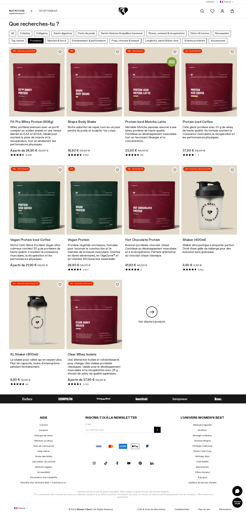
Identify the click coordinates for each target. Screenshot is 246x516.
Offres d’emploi (202, 472)
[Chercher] (202, 11)
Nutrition (202, 430)
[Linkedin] (151, 463)
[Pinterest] (140, 463)
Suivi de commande (43, 446)
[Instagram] (94, 463)
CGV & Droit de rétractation (151, 509)
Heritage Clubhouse (202, 446)
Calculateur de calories (43, 461)
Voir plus (56, 96)
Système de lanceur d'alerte (202, 482)
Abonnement (202, 467)
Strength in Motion (202, 435)
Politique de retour (43, 435)
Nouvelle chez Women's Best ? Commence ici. (44, 482)
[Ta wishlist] (212, 11)
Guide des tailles (43, 456)
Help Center (44, 451)
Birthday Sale (202, 456)
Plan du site (204, 509)
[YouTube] (128, 463)
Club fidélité (202, 461)
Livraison (43, 430)
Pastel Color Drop (202, 451)
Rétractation (225, 509)
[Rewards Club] (237, 503)
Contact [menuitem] (210, 1)
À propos (202, 477)
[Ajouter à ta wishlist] (60, 52)
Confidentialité (182, 509)
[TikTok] (105, 463)
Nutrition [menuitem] (16, 11)
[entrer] (157, 430)
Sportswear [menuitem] (48, 11)
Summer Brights (202, 440)
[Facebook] (117, 463)
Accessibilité (43, 472)
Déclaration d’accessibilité (43, 477)
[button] (226, 2)
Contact (43, 425)
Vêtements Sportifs (202, 425)
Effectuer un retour (43, 440)
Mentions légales (43, 467)
